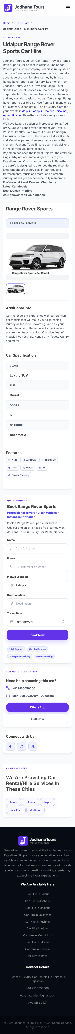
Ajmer (6, 115)
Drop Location (16, 595)
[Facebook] (10, 746)
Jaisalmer (61, 111)
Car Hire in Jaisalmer (37, 914)
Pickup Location (17, 576)
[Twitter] (32, 746)
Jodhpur (37, 111)
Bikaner (17, 115)
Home (6, 23)
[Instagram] (21, 746)
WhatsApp (37, 707)
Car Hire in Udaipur (37, 907)
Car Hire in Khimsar (37, 949)
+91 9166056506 (23, 688)
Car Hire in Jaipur (37, 894)
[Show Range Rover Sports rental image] (15, 289)
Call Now (37, 719)
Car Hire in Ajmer (38, 928)
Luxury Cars (21, 23)
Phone (11, 558)
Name (11, 539)
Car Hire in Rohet (38, 956)
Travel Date (14, 613)
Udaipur (48, 111)
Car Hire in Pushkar (37, 921)
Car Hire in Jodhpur (37, 901)
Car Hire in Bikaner (37, 942)
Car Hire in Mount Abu (37, 935)
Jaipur (26, 111)
